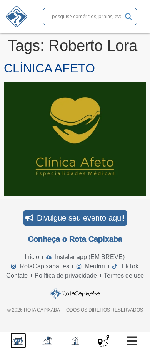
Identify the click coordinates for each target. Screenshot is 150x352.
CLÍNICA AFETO (49, 68)
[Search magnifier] (128, 16)
